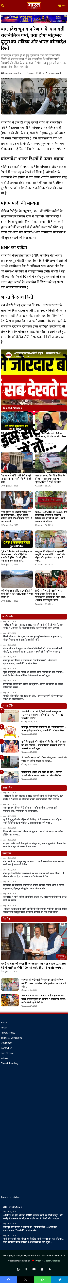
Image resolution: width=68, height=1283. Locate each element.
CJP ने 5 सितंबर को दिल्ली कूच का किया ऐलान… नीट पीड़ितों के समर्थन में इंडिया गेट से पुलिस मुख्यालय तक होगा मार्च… (16, 556)
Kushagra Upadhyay (12, 73)
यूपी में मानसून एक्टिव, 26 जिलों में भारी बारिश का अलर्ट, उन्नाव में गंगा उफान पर (17, 594)
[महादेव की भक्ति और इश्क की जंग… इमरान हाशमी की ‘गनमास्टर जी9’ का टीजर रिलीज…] (10, 777)
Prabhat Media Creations (47, 1261)
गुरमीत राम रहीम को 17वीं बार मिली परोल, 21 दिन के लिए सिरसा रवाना (51, 436)
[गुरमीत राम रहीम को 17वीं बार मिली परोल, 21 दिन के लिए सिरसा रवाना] (51, 421)
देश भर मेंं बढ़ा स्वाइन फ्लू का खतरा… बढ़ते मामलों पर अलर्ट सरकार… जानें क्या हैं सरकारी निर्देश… (14, 438)
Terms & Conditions (11, 1038)
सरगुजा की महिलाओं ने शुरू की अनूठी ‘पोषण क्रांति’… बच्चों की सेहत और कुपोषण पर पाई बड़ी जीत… (50, 556)
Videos (4, 1058)
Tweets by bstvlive (10, 1197)
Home (4, 1022)
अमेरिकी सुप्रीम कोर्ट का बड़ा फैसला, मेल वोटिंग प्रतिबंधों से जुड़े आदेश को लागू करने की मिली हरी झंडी (16, 477)
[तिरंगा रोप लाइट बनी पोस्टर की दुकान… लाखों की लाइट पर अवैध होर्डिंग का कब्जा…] (10, 762)
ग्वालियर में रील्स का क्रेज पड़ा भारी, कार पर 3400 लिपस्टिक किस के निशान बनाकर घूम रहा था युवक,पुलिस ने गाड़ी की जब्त (51, 477)
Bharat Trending (9, 1063)
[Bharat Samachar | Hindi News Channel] (34, 5)
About (4, 1027)
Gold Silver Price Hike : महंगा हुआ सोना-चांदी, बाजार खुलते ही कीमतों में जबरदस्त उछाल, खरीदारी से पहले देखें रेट (43, 999)
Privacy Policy (8, 1033)
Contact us (6, 1048)
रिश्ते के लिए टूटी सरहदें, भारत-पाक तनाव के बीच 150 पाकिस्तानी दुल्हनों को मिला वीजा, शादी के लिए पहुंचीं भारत (50, 595)
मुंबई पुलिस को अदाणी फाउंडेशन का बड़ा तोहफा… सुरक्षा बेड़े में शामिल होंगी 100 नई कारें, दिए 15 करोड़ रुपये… (16, 517)
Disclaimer (6, 1043)
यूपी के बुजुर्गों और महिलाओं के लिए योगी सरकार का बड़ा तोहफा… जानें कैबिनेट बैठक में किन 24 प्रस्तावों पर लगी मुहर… (43, 745)
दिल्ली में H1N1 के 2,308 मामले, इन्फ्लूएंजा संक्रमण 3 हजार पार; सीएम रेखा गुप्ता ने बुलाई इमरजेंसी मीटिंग (42, 715)
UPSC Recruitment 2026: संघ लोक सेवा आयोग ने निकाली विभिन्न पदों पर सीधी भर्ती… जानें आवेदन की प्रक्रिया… (51, 517)
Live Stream (7, 1053)
